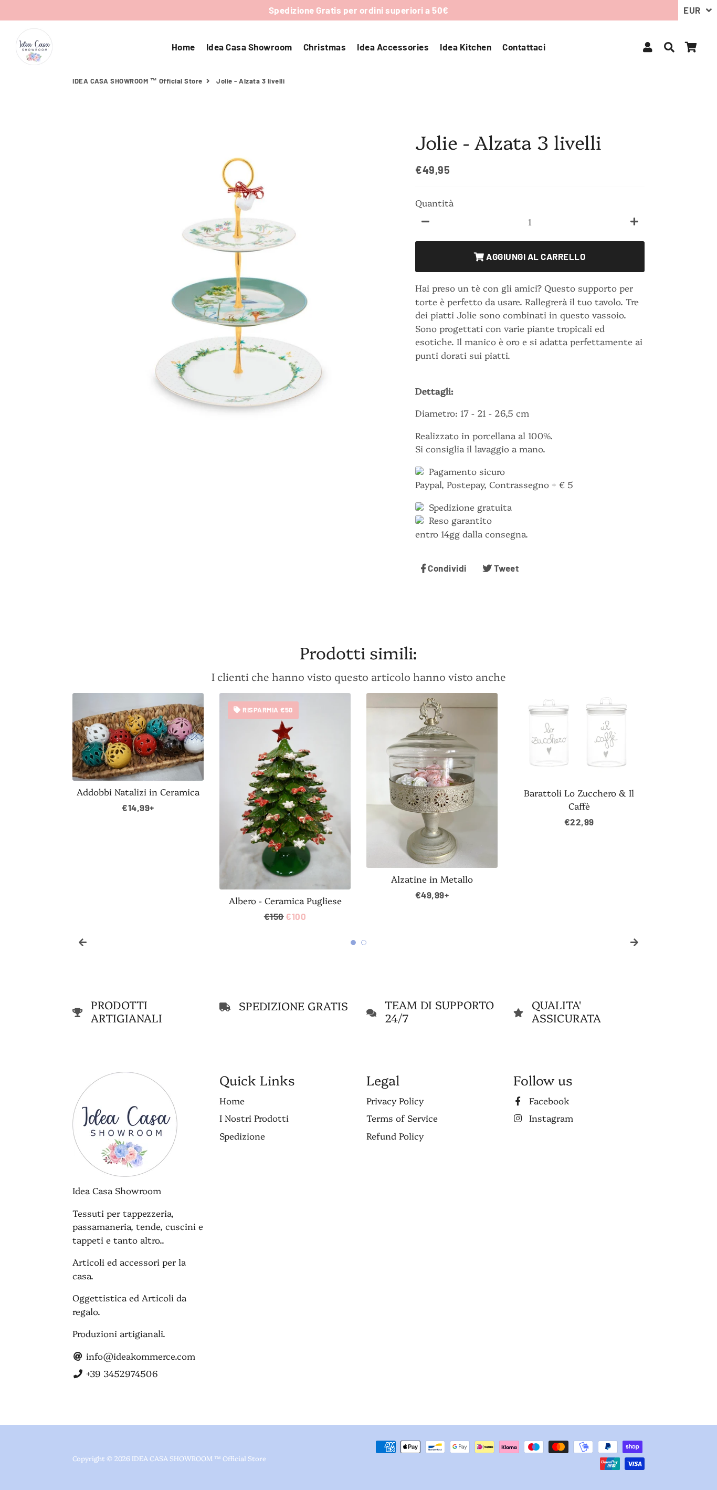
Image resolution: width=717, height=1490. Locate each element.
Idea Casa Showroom (249, 47)
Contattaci (523, 47)
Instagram (549, 1118)
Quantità (434, 202)
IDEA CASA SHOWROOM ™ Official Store (137, 81)
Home (183, 47)
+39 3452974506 (120, 1373)
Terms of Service (402, 1118)
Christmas (324, 47)
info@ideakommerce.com (139, 1356)
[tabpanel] (138, 753)
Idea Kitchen (465, 47)
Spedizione (242, 1136)
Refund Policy (395, 1136)
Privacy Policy (395, 1100)
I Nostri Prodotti (254, 1118)
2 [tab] (363, 942)
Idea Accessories (393, 47)
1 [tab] (353, 942)
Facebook (548, 1100)
